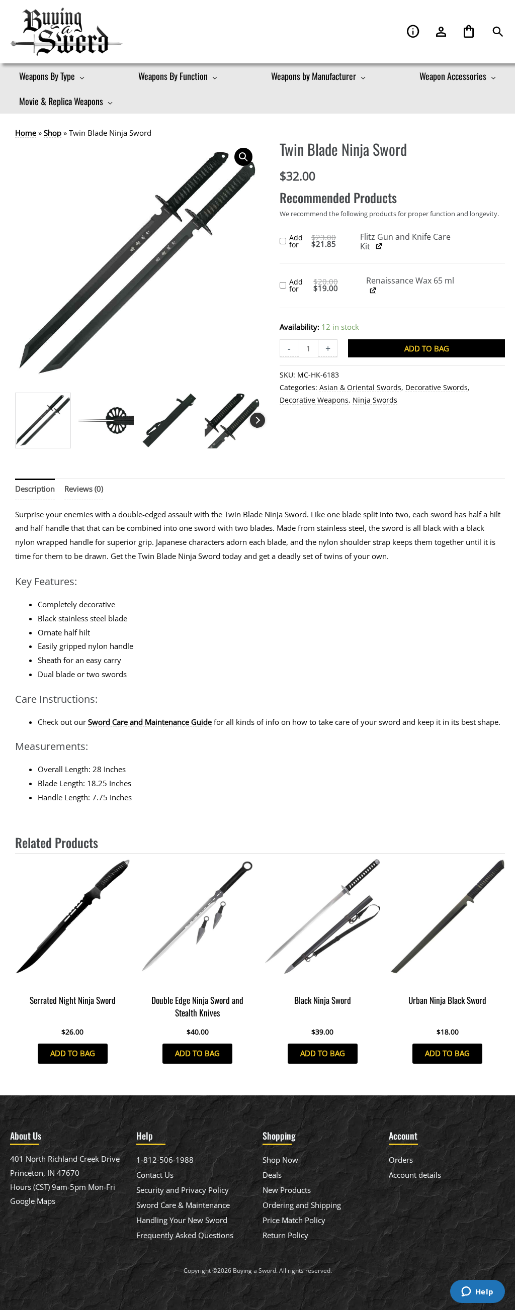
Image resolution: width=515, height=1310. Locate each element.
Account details (415, 1175)
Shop (52, 133)
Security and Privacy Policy (182, 1190)
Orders (401, 1160)
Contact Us (155, 1175)
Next (257, 420)
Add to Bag (426, 348)
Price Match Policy (294, 1220)
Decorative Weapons (314, 400)
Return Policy (285, 1235)
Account (441, 32)
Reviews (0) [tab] (83, 489)
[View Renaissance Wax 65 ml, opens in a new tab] (373, 290)
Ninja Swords (375, 400)
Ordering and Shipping (302, 1205)
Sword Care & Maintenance (183, 1205)
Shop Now (280, 1160)
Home (25, 133)
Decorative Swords (436, 387)
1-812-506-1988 (165, 1160)
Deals (272, 1175)
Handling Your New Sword (181, 1220)
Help (413, 32)
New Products (287, 1190)
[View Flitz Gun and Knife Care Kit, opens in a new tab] (379, 245)
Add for (324, 241)
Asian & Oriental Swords (360, 387)
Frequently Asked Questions (184, 1235)
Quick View (72, 980)
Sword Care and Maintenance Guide (150, 722)
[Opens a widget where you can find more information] (477, 1292)
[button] (498, 32)
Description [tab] (35, 489)
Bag (468, 32)
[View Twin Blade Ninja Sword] (43, 420)
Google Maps (32, 1201)
